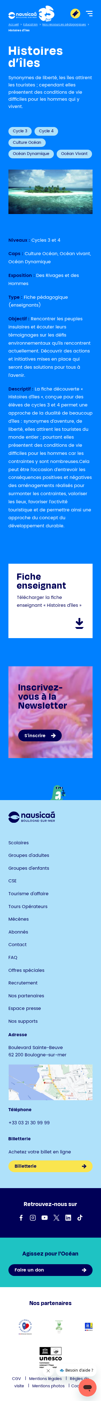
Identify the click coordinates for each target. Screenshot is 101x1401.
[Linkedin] (68, 1218)
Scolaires (18, 843)
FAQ (12, 957)
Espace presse (24, 1008)
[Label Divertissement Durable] (59, 1326)
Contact (17, 944)
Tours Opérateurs (27, 906)
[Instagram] (33, 1218)
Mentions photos (48, 1386)
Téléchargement (79, 624)
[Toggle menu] (89, 13)
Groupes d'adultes (28, 855)
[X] (56, 1218)
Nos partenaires (26, 996)
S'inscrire (34, 735)
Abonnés (18, 932)
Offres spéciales (26, 970)
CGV (16, 1379)
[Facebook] (21, 1218)
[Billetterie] (75, 13)
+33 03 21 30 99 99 (29, 1123)
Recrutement (23, 983)
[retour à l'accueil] (31, 14)
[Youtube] (45, 1218)
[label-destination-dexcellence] (25, 1326)
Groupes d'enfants (28, 868)
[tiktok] (80, 1218)
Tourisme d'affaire (28, 893)
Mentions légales (45, 1379)
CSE (12, 881)
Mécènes (18, 919)
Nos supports (23, 1021)
